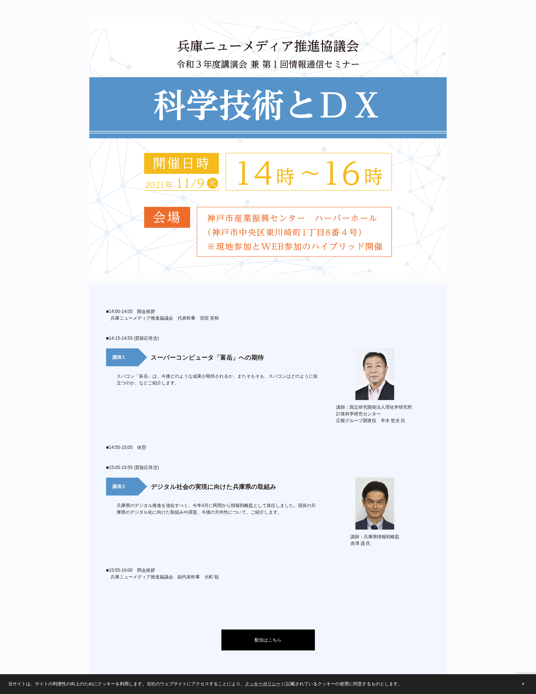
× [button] (523, 684)
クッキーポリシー (263, 683)
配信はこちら (268, 640)
